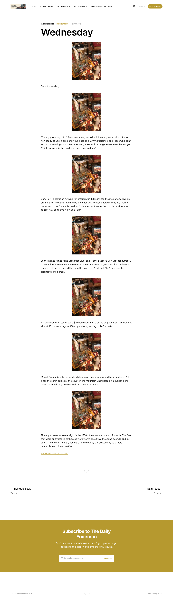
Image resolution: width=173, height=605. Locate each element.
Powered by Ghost (155, 593)
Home (34, 6)
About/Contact (80, 6)
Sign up (87, 593)
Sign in (142, 6)
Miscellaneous (63, 24)
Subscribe (156, 6)
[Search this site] (134, 6)
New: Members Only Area (101, 6)
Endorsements (63, 6)
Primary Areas (46, 6)
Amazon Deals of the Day (54, 453)
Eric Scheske (48, 24)
